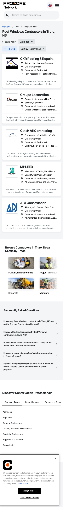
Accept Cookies (29, 491)
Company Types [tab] (12, 402)
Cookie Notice (22, 483)
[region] (29, 480)
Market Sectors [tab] (32, 402)
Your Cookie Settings (29, 497)
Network (10, 7)
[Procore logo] (14, 3)
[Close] (55, 459)
